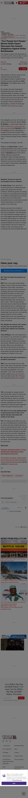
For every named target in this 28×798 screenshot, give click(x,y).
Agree (14, 783)
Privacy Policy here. (17, 780)
